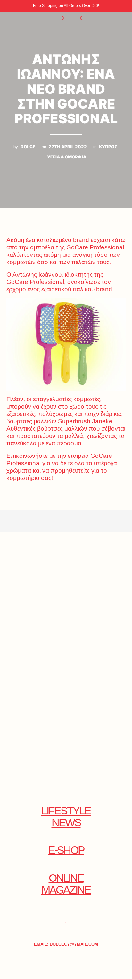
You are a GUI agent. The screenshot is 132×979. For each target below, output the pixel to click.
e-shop (66, 850)
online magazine (66, 884)
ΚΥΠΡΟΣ (108, 146)
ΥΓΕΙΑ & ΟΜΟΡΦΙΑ (66, 156)
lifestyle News (66, 817)
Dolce (28, 146)
